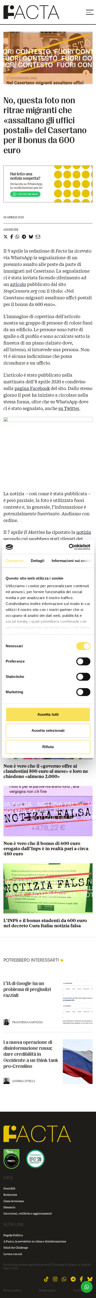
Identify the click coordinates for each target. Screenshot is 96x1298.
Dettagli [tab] (37, 561)
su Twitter (68, 408)
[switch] (83, 661)
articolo (18, 284)
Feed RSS (9, 1188)
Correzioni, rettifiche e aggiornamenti (27, 1213)
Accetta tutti (48, 714)
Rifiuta (48, 747)
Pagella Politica (13, 1235)
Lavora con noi (12, 1254)
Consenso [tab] (14, 561)
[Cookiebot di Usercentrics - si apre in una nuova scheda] (69, 547)
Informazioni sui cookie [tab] (72, 561)
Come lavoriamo (13, 1201)
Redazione (10, 1194)
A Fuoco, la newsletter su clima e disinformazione (34, 1241)
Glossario (9, 1207)
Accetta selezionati (48, 730)
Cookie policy (47, 1290)
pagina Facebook (32, 388)
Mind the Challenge (15, 1247)
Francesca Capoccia (27, 1022)
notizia (83, 532)
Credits (77, 1290)
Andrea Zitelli (23, 1081)
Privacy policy (12, 1290)
